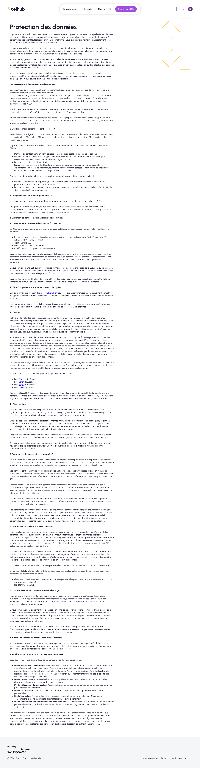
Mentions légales (150, 758)
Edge (21, 384)
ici (45, 629)
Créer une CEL (104, 9)
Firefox (22, 387)
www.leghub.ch (50, 293)
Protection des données (172, 758)
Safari (21, 382)
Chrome (22, 379)
